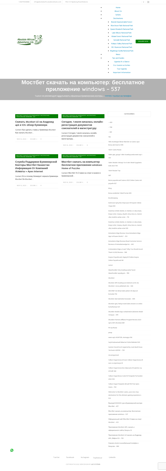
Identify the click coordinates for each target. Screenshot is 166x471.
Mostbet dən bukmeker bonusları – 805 (121, 299)
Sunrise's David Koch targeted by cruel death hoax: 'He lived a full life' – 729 (125, 349)
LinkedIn (138, 2)
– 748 (110, 127)
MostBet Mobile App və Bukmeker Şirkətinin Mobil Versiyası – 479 (125, 313)
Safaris (118, 14)
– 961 (110, 132)
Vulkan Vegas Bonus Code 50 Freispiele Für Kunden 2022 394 (125, 377)
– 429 (110, 122)
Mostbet (111, 278)
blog (110, 188)
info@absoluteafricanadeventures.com (47, 2)
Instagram (132, 2)
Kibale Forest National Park (122, 36)
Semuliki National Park (121, 40)
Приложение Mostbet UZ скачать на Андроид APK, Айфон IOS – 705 (124, 437)
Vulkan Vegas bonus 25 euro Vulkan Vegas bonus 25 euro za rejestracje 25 (125, 361)
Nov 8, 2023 (21, 139)
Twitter (126, 2)
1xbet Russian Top (114, 170)
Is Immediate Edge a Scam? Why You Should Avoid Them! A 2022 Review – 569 (125, 251)
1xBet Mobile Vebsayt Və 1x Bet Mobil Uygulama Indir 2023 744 (124, 164)
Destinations (118, 18)
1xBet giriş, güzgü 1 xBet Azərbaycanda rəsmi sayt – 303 (125, 156)
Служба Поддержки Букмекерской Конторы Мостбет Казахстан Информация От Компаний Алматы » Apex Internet (36, 167)
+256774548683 (24, 2)
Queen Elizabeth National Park (121, 29)
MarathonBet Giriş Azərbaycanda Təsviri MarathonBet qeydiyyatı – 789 (121, 272)
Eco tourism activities (121, 65)
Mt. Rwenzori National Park (121, 47)
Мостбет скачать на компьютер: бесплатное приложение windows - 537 (32, 116)
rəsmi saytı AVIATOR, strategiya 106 (120, 337)
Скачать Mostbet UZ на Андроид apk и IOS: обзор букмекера (34, 123)
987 (109, 175)
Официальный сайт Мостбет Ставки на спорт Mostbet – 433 (124, 421)
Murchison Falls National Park (122, 25)
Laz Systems (95, 464)
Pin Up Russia (112, 328)
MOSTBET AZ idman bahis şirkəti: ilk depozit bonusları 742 (123, 292)
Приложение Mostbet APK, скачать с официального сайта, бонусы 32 (121, 429)
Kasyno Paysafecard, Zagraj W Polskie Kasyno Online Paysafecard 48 (123, 259)
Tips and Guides (118, 58)
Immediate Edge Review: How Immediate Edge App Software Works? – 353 (124, 235)
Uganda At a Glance (121, 61)
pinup (110, 332)
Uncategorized (113, 355)
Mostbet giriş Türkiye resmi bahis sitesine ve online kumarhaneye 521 (125, 305)
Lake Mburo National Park (121, 32)
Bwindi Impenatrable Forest (121, 22)
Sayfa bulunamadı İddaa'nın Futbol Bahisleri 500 (124, 342)
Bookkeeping (113, 198)
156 (109, 137)
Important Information (122, 72)
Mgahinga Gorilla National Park (121, 50)
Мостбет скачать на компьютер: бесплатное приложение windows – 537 (124, 413)
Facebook (129, 2)
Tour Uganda (122, 69)
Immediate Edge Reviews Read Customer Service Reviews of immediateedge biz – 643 (125, 243)
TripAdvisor (97, 457)
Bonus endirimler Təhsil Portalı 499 (119, 193)
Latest (110, 265)
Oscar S (33, 139)
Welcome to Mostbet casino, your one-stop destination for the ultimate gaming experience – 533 (125, 395)
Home (118, 7)
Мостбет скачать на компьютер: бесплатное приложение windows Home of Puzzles (82, 165)
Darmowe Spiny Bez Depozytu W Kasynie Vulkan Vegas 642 (124, 204)
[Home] (55, 96)
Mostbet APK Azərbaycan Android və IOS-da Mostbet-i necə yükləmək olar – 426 (123, 284)
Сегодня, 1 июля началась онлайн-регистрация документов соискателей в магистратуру (82, 125)
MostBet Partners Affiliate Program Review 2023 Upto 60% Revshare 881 (124, 321)
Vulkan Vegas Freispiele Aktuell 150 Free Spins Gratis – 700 (123, 385)
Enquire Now (143, 41)
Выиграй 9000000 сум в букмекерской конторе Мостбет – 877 (125, 405)
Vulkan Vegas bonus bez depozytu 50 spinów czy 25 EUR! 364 (125, 369)
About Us (118, 11)
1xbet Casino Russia (114, 150)
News (118, 54)
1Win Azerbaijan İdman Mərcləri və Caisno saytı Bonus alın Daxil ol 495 (124, 143)
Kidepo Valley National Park (121, 43)
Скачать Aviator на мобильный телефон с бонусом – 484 (123, 445)
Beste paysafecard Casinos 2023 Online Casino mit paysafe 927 (125, 182)
